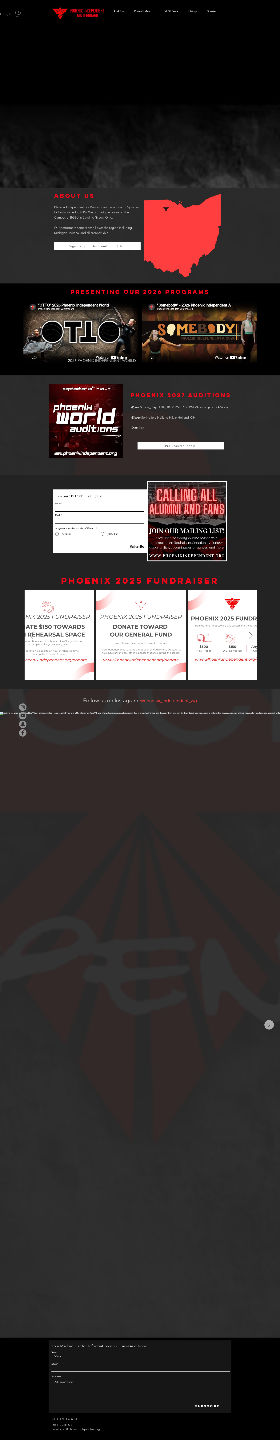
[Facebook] (22, 733)
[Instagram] (22, 707)
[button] (18, 14)
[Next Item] (251, 635)
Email (57, 515)
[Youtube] (22, 715)
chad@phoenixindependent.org (80, 1429)
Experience (56, 1376)
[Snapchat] (22, 724)
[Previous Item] (31, 635)
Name (58, 503)
